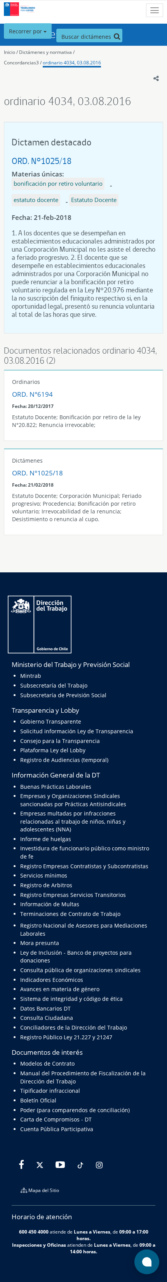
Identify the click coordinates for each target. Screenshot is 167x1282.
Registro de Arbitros (46, 885)
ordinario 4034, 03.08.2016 (72, 62)
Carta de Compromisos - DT (56, 1119)
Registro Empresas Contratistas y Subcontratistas (84, 866)
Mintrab (30, 675)
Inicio (9, 52)
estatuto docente (36, 200)
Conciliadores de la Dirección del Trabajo (73, 1027)
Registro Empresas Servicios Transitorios (73, 894)
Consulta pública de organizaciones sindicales (80, 970)
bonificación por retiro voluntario (58, 183)
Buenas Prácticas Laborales (55, 786)
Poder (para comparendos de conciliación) (75, 1110)
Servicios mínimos (43, 875)
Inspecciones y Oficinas (39, 1245)
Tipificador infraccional (50, 1090)
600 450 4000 (34, 1231)
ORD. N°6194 (32, 394)
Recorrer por (26, 31)
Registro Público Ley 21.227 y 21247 (66, 1037)
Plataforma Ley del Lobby (52, 750)
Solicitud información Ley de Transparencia (76, 731)
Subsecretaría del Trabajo (53, 685)
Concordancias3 (21, 62)
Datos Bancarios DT (45, 1008)
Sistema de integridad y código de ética (71, 998)
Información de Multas (49, 904)
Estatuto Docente (94, 200)
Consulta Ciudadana (46, 1017)
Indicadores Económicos (51, 979)
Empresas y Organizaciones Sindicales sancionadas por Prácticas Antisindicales (73, 799)
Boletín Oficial (38, 1100)
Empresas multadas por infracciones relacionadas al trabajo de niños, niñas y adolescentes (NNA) (72, 821)
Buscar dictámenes (87, 36)
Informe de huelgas (45, 839)
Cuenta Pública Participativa (56, 1129)
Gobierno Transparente (50, 721)
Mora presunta (39, 943)
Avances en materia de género (59, 989)
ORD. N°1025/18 (41, 160)
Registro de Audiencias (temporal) (64, 760)
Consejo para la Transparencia (60, 741)
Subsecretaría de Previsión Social (63, 695)
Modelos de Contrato (47, 1063)
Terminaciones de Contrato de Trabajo (70, 913)
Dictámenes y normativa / (47, 52)
